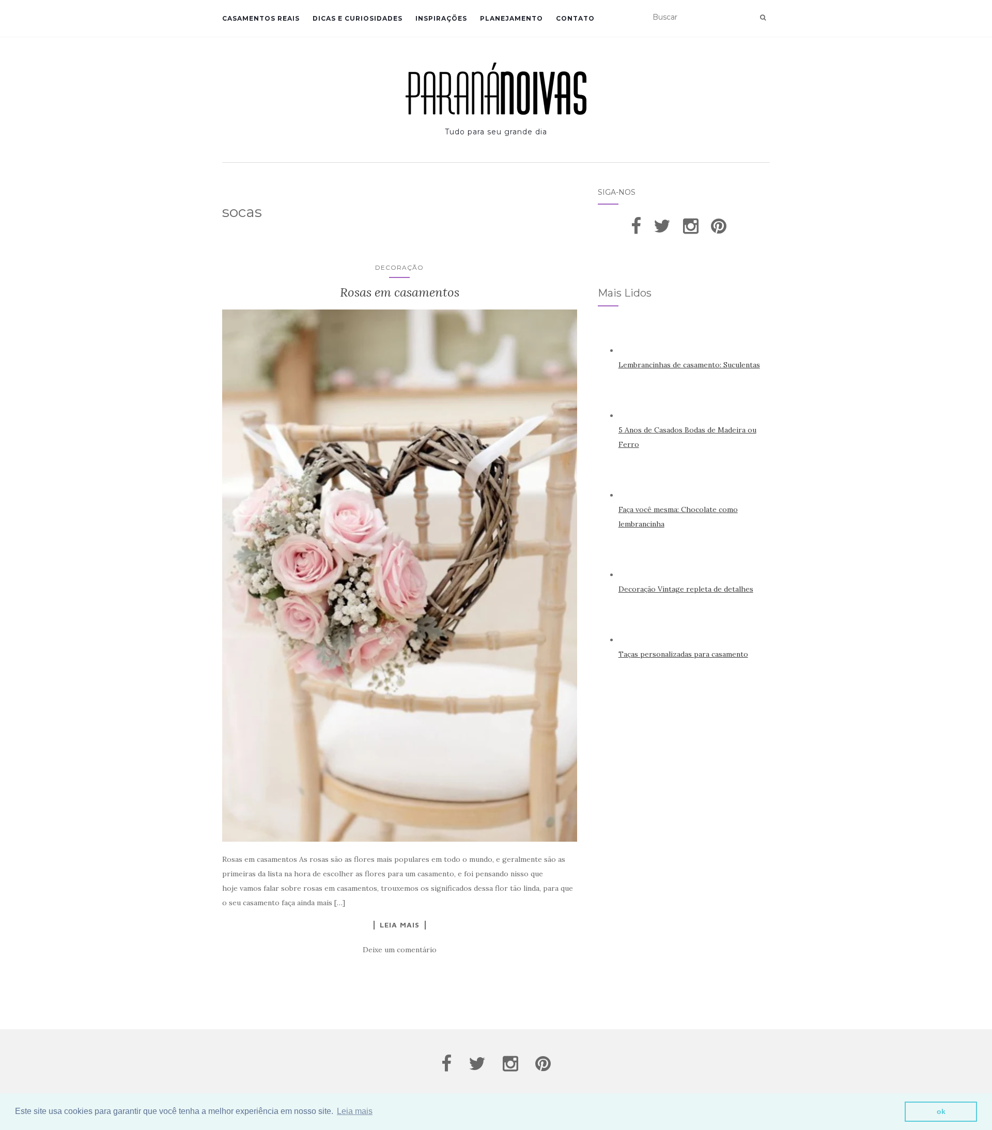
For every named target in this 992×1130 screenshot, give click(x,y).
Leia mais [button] (355, 1111)
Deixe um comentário (400, 949)
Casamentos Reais (261, 18)
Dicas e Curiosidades (357, 18)
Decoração (399, 267)
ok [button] (941, 1111)
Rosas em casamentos (399, 292)
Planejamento (511, 18)
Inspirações (441, 18)
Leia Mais (400, 925)
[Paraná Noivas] (496, 89)
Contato (575, 18)
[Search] (763, 17)
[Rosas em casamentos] (399, 575)
